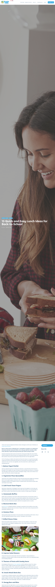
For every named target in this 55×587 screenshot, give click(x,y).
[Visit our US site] (12, 0)
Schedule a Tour (50, 2)
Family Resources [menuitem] (39, 2)
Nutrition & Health (5, 218)
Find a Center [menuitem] (22, 2)
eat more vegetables (17, 564)
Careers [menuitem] (45, 2)
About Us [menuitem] (34, 2)
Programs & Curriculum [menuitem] (28, 2)
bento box (5, 506)
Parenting (10, 218)
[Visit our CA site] (11, 0)
